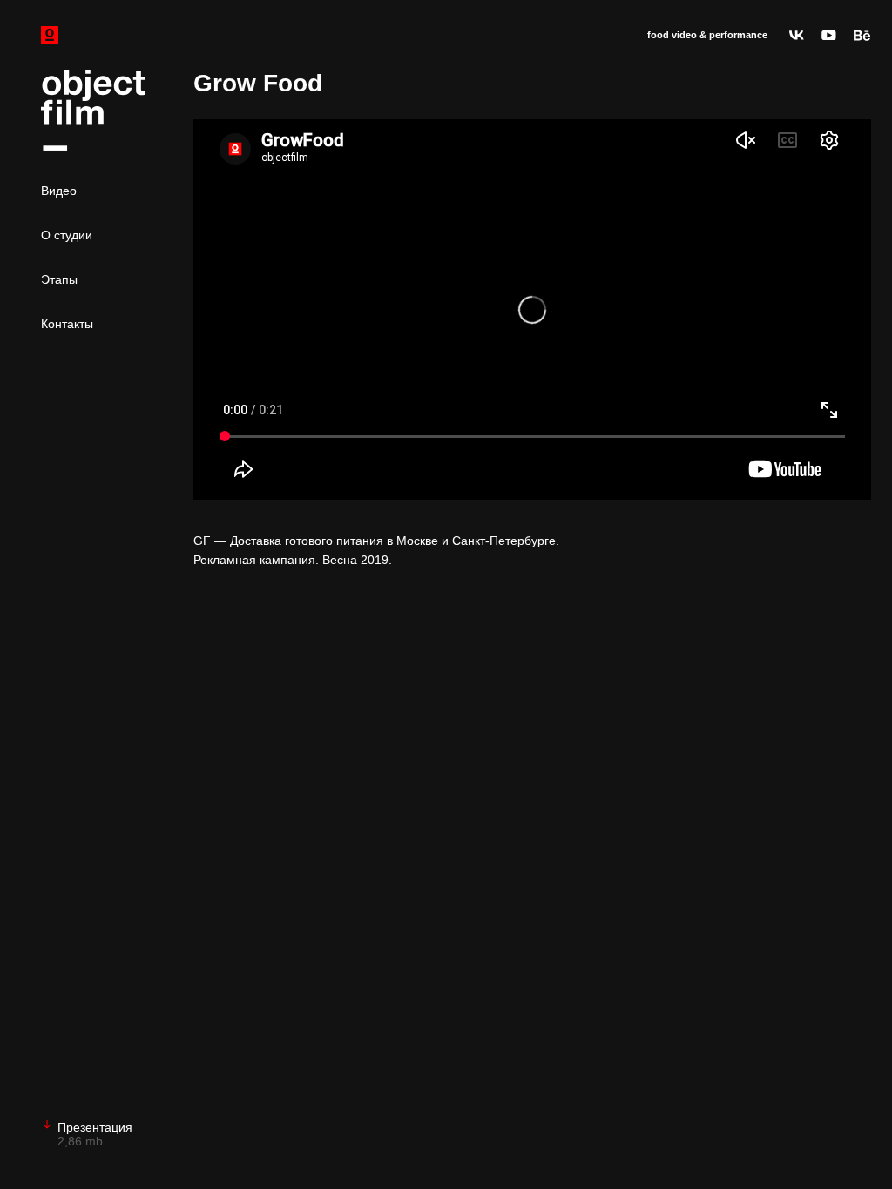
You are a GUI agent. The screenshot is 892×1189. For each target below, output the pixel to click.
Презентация (94, 1134)
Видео (59, 191)
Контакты (67, 324)
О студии (66, 235)
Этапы (59, 279)
